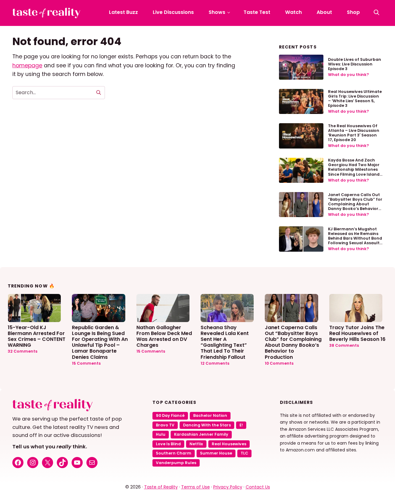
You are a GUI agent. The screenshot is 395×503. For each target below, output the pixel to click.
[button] (376, 12)
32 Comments (22, 351)
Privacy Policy (227, 487)
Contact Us (258, 487)
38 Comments (344, 345)
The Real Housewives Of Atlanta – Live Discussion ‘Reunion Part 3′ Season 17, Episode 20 (353, 132)
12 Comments (215, 363)
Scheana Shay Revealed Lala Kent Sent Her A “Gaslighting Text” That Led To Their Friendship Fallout (225, 342)
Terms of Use (195, 487)
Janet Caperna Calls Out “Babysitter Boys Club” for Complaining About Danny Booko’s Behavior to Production (355, 204)
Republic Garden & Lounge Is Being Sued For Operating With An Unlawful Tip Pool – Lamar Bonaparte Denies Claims (100, 342)
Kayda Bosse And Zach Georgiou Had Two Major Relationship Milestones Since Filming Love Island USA (354, 169)
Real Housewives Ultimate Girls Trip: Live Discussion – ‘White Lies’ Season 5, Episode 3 (355, 98)
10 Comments (279, 363)
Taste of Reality (161, 487)
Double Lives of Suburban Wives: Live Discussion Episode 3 (354, 64)
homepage (27, 65)
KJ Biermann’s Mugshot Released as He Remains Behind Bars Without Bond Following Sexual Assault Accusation (355, 238)
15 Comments (86, 363)
